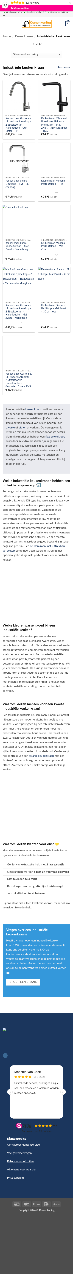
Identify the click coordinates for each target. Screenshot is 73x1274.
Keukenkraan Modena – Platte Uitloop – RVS (54, 182)
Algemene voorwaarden (21, 1169)
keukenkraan (33, 409)
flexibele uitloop (55, 436)
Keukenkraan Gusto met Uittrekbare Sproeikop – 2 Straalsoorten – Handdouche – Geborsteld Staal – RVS (18, 380)
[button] (5, 23)
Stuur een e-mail (23, 982)
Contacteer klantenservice (23, 1144)
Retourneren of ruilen (20, 1161)
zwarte (10, 427)
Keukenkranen (24, 36)
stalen (22, 427)
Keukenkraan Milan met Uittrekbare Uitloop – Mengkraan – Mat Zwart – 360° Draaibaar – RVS (54, 124)
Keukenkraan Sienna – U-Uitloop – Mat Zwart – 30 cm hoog (53, 308)
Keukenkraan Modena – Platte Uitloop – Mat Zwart (54, 246)
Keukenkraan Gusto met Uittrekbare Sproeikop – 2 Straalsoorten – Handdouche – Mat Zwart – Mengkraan (18, 311)
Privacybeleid (15, 1177)
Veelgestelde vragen (19, 1153)
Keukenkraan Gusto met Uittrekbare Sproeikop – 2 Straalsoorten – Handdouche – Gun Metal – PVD (18, 124)
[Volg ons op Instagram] (5, 1055)
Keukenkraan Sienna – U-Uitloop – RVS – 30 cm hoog (17, 184)
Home (7, 36)
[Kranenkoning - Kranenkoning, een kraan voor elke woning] (36, 23)
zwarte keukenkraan (41, 755)
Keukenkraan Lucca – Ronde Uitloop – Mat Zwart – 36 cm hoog (17, 246)
